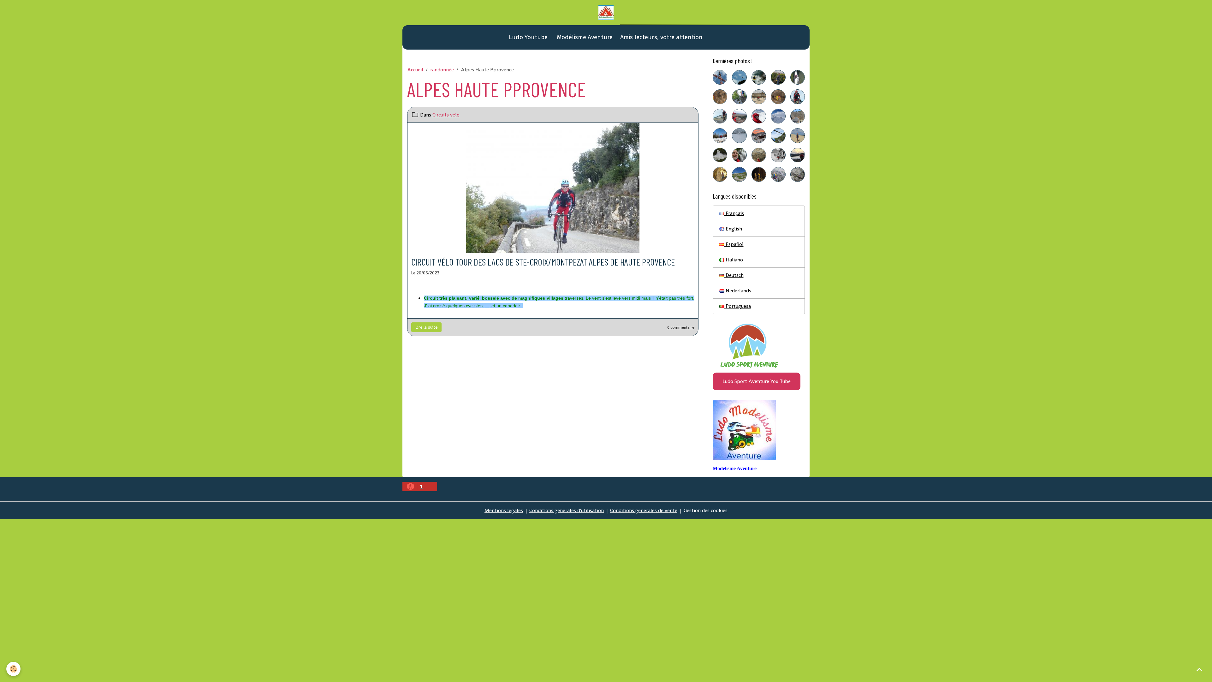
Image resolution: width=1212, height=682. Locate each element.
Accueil (415, 69)
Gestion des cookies (706, 510)
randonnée (442, 69)
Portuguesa (737, 306)
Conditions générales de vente (643, 510)
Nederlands (737, 290)
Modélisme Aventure (584, 37)
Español (734, 244)
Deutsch (734, 275)
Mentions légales (503, 510)
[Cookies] (13, 669)
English (733, 228)
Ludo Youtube (527, 37)
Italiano (733, 259)
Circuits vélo (446, 114)
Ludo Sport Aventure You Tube (756, 381)
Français (734, 213)
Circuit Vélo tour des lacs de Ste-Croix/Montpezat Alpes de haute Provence (543, 261)
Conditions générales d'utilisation (566, 510)
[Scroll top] (1199, 669)
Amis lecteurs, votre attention (661, 37)
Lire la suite (426, 327)
